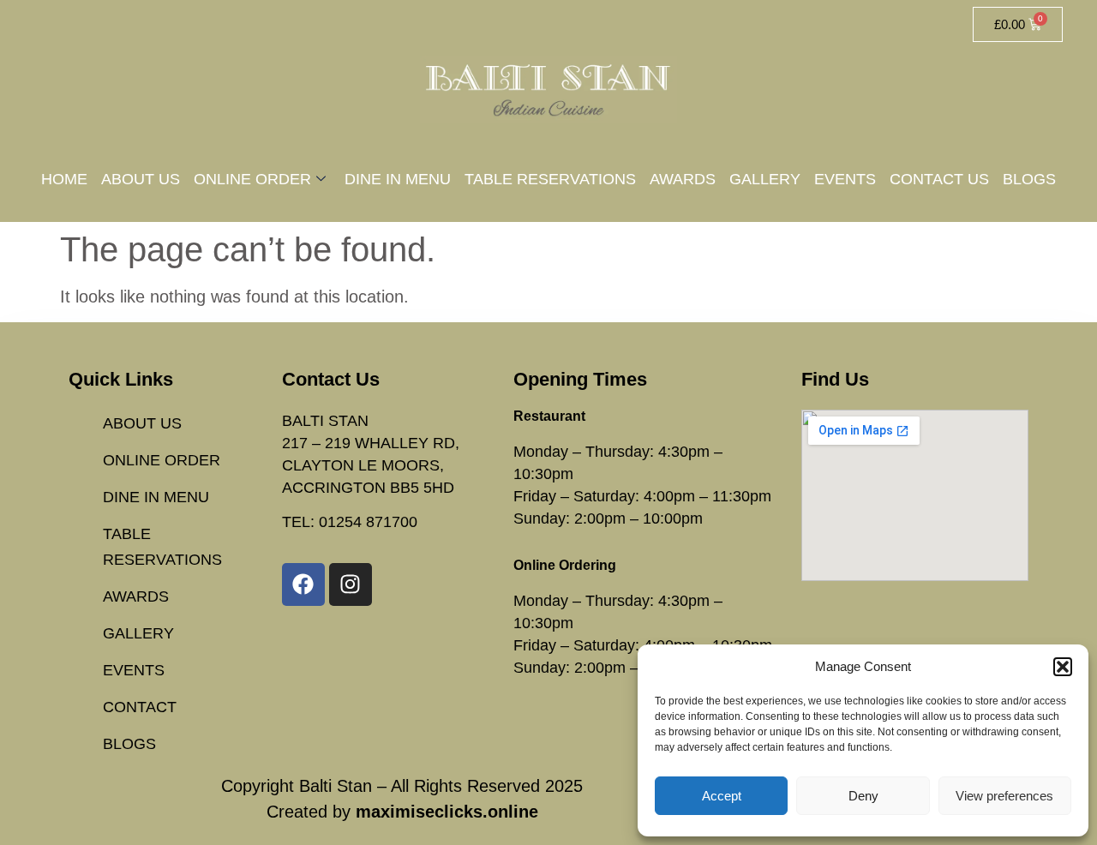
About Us (140, 179)
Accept (721, 795)
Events (845, 179)
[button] (1062, 666)
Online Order (252, 179)
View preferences (1004, 795)
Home (64, 179)
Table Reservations (550, 179)
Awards (683, 179)
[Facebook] (303, 584)
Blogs (1029, 179)
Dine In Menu (398, 179)
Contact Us (939, 179)
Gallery (764, 179)
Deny (863, 795)
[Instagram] (350, 584)
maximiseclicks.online (447, 811)
